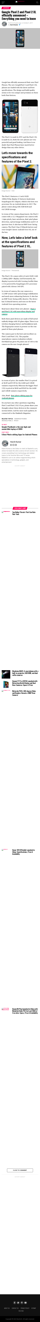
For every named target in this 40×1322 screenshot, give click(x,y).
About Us (7, 1308)
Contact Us (15, 1308)
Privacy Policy (25, 1308)
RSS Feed (21, 1311)
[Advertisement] (20, 66)
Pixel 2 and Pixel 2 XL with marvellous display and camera (19, 311)
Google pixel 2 (8, 420)
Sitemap (33, 1308)
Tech (16, 420)
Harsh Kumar (14, 25)
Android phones (21, 419)
